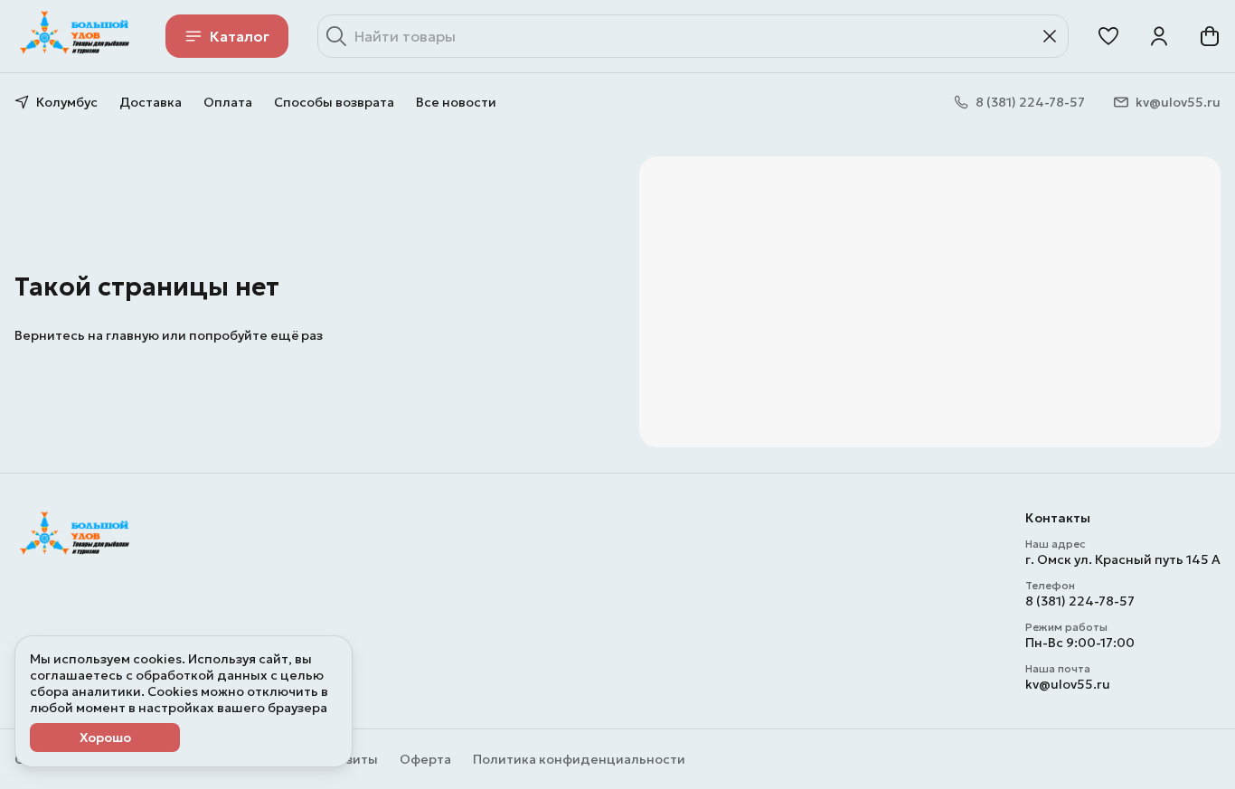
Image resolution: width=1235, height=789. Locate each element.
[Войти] (1159, 36)
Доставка (150, 102)
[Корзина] (1210, 36)
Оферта (425, 759)
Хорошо (105, 737)
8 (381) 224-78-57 (1080, 601)
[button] (1108, 36)
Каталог (239, 36)
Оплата (227, 102)
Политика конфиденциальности (579, 759)
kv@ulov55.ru (1067, 684)
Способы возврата (334, 102)
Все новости (456, 102)
